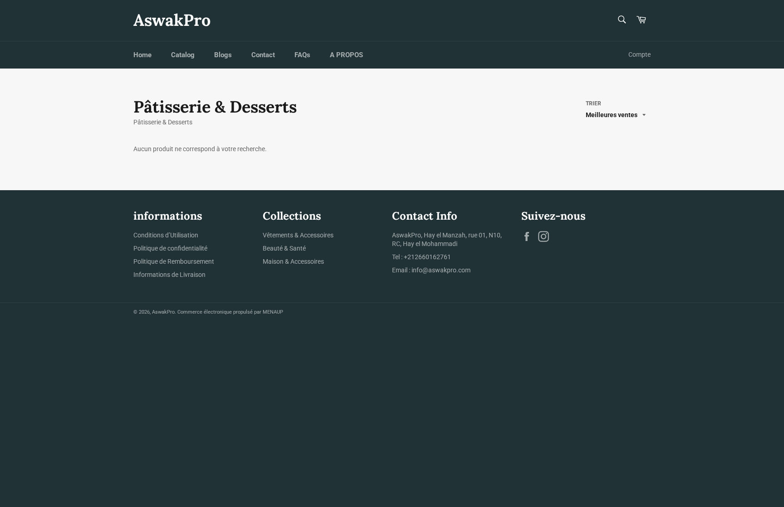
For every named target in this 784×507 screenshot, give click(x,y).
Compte (639, 54)
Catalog (183, 55)
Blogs (223, 55)
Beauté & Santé (284, 248)
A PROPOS (346, 55)
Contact (263, 55)
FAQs (302, 55)
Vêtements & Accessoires (298, 235)
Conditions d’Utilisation (165, 235)
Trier (593, 103)
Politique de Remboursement (173, 261)
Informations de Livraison (169, 274)
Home (142, 55)
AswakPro (172, 20)
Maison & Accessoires (293, 261)
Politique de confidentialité (170, 248)
